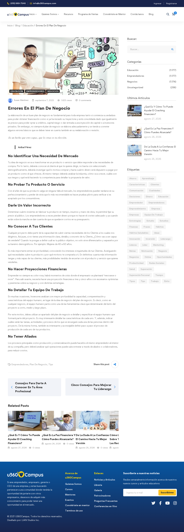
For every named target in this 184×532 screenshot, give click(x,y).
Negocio (162, 251)
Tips (50, 364)
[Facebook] (160, 503)
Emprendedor (136, 202)
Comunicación (136, 190)
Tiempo (159, 275)
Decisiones (134, 196)
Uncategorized (151, 87)
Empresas (134, 214)
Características (137, 184)
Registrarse (171, 3)
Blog (17, 25)
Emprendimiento (137, 208)
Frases (147, 226)
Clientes (155, 184)
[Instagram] (175, 503)
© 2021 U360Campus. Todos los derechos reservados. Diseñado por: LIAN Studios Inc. (34, 518)
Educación (28, 25)
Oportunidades (164, 257)
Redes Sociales (156, 263)
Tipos (132, 281)
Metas (132, 251)
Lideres (133, 245)
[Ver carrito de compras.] (174, 14)
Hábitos (160, 226)
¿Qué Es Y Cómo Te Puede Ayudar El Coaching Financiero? (24, 439)
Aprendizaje (148, 178)
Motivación (147, 251)
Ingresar (157, 3)
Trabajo (155, 281)
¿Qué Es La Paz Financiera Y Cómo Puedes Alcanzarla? (58, 437)
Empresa (156, 208)
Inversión (150, 239)
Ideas (156, 233)
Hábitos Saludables (138, 233)
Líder (144, 245)
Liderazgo (165, 239)
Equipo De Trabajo (154, 214)
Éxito (166, 281)
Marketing (158, 245)
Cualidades (154, 190)
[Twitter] (153, 503)
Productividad (136, 263)
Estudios (164, 220)
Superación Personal (139, 275)
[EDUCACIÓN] (134, 106)
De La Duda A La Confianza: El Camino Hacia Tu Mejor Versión (92, 439)
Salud (132, 269)
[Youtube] (167, 503)
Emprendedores (35, 91)
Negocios (53, 91)
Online (148, 257)
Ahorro (132, 178)
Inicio (10, 25)
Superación (146, 269)
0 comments (85, 100)
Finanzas (133, 226)
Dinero (149, 196)
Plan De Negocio (38, 364)
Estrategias (135, 220)
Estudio (150, 220)
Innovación (134, 239)
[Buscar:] (151, 49)
